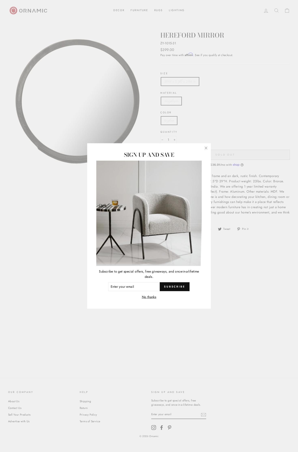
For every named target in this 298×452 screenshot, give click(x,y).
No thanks (149, 297)
